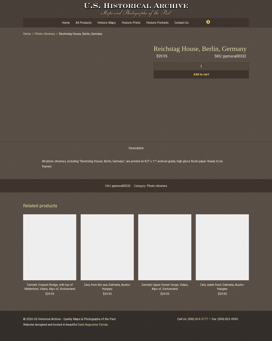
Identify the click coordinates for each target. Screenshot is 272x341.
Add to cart (201, 74)
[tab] (136, 148)
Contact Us (181, 22)
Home (66, 22)
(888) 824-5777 (198, 319)
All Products (84, 22)
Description (136, 148)
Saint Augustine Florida (93, 324)
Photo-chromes (45, 34)
